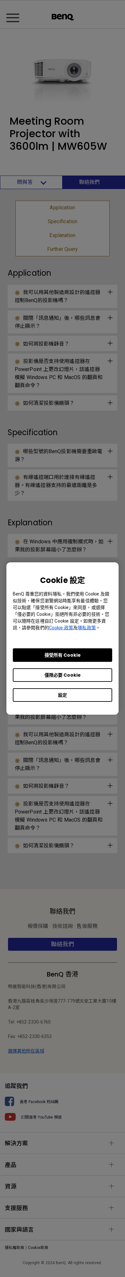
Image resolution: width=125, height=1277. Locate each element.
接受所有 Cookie (63, 655)
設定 (62, 695)
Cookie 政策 (61, 627)
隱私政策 (87, 627)
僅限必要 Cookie (63, 675)
